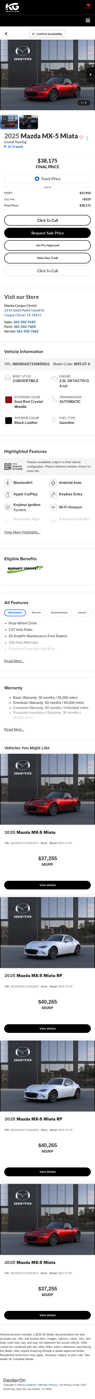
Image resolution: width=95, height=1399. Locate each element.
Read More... (14, 661)
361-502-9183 (24, 322)
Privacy (53, 1385)
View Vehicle (48, 885)
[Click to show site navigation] (88, 20)
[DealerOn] (14, 1380)
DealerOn (31, 1385)
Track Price (51, 178)
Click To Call (47, 220)
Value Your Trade (47, 258)
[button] (6, 33)
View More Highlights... (22, 532)
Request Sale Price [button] (47, 232)
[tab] (15, 612)
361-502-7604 (25, 326)
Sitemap (42, 1385)
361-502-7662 (28, 331)
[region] (47, 201)
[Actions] (87, 138)
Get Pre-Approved (47, 245)
